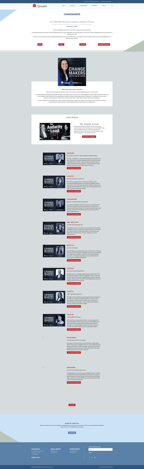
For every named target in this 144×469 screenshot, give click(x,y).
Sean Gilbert (70, 153)
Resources (94, 5)
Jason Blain (70, 268)
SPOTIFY (61, 44)
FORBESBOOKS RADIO (104, 44)
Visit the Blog (72, 432)
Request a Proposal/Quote (91, 1)
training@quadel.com (73, 451)
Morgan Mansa (71, 367)
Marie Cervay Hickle (73, 222)
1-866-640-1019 (53, 452)
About (63, 5)
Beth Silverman (71, 337)
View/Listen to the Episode (89, 136)
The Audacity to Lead (89, 123)
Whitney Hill (70, 245)
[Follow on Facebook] (89, 457)
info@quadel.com (53, 451)
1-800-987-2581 (72, 452)
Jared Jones (70, 314)
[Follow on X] (92, 457)
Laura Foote (70, 176)
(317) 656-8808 (35, 454)
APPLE (39, 44)
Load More (72, 405)
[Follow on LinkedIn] (95, 457)
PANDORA (82, 44)
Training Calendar (106, 1)
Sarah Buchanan (72, 199)
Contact (104, 5)
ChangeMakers (83, 5)
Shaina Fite (70, 291)
